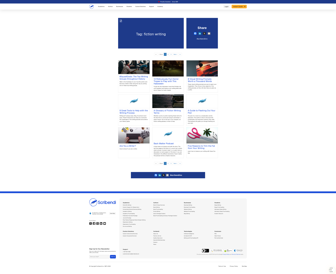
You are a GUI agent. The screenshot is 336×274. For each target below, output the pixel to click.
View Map (112, 213)
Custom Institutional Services (130, 233)
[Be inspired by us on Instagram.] (97, 223)
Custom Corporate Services (129, 236)
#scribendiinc (202, 39)
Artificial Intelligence (189, 233)
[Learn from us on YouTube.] (104, 223)
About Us (155, 233)
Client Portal (217, 236)
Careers (155, 242)
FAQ (215, 233)
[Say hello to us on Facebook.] (94, 223)
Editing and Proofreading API (191, 238)
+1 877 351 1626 (126, 251)
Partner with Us (157, 236)
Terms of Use (222, 266)
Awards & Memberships (159, 240)
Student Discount (218, 213)
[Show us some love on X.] (90, 223)
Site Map (244, 266)
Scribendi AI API (188, 236)
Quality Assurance (157, 238)
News (154, 244)
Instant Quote (238, 7)
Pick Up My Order (218, 238)
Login (226, 7)
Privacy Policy (226, 254)
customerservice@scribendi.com (131, 254)
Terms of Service (236, 254)
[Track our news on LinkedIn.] (101, 223)
